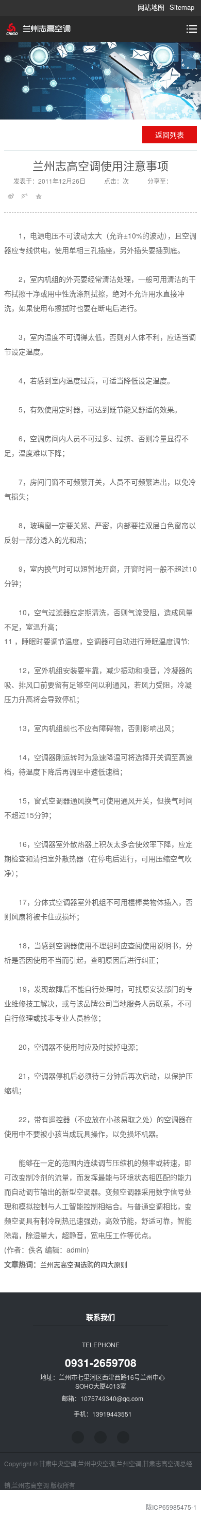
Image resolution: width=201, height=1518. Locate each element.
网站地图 (151, 7)
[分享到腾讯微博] (25, 196)
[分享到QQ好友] (100, 1437)
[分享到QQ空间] (39, 196)
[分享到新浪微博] (11, 196)
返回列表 (169, 134)
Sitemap (182, 7)
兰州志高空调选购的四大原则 (83, 1264)
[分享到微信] (123, 1437)
